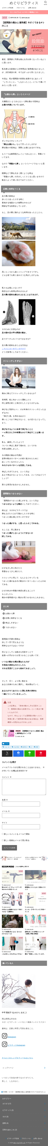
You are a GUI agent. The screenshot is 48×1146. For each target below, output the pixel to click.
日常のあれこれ (9, 1130)
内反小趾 (7, 747)
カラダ (5, 17)
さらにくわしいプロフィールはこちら (17, 1058)
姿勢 (5, 1123)
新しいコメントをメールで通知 (17, 834)
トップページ (7, 1068)
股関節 (25, 747)
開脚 (37, 747)
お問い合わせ (32, 7)
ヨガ (5, 1117)
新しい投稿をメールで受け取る (17, 840)
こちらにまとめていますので (14, 349)
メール (6, 811)
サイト (4, 823)
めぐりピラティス (24, 3)
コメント (6, 777)
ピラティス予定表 (7, 7)
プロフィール (21, 7)
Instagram (11, 1037)
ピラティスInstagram (16, 1045)
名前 (5, 800)
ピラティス (8, 1110)
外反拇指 (16, 747)
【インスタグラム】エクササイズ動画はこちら (24, 12)
